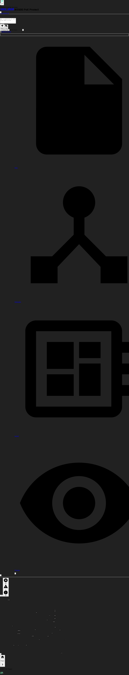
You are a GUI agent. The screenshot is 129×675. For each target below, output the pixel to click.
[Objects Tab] (2, 596)
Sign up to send (6, 32)
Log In (2, 13)
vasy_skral (7, 9)
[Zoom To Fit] (0, 654)
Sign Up (6, 13)
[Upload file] (0, 30)
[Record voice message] (0, 32)
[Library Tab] (0, 596)
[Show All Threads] (0, 4)
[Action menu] (2, 2)
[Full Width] (0, 12)
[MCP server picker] (23, 30)
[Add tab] (15, 573)
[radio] (2, 26)
